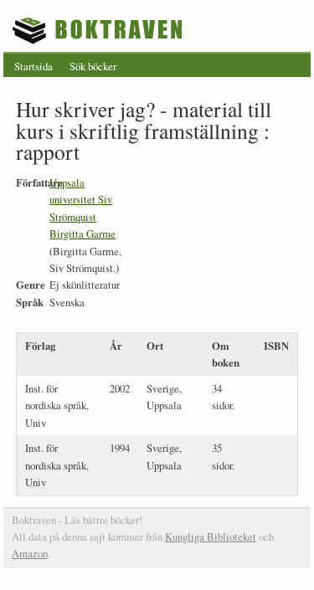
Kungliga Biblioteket (210, 536)
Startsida (33, 66)
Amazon (30, 553)
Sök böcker (92, 66)
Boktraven (99, 30)
